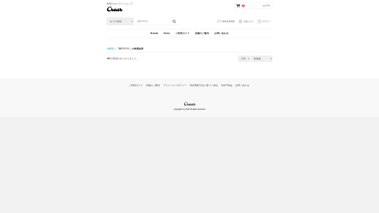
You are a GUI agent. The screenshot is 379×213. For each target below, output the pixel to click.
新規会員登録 (228, 21)
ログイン (266, 21)
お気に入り (248, 21)
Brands (154, 33)
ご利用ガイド (182, 33)
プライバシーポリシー (175, 85)
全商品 (110, 48)
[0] (238, 5)
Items (167, 33)
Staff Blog (226, 85)
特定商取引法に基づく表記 (204, 85)
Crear (114, 9)
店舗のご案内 (202, 33)
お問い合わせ (221, 33)
